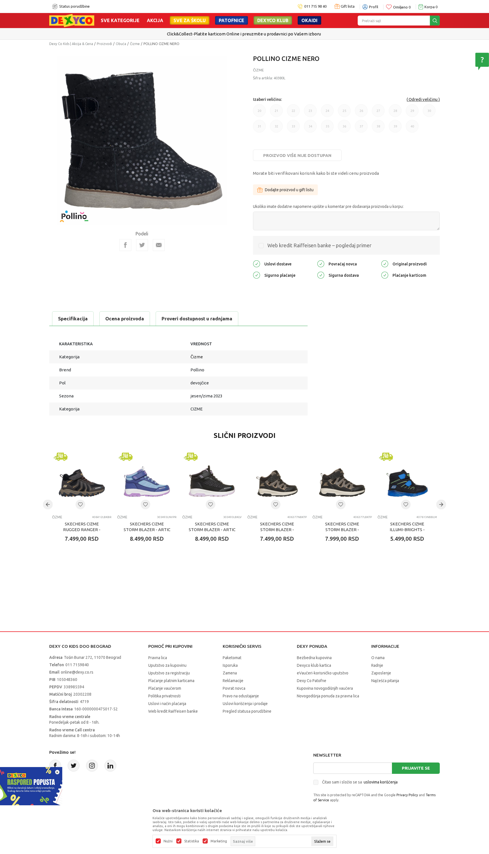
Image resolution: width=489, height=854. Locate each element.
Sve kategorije (120, 20)
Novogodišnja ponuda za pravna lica (328, 696)
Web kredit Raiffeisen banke (173, 711)
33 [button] (293, 129)
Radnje (377, 665)
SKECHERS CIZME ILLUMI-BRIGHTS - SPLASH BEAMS (407, 529)
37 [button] (361, 129)
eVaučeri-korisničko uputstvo (322, 673)
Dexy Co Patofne (311, 680)
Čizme (135, 44)
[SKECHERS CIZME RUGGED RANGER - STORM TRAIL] (82, 481)
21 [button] (276, 113)
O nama (378, 657)
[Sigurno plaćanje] (256, 274)
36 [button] (344, 129)
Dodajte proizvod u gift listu (289, 190)
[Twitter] (73, 765)
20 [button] (259, 113)
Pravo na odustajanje (241, 696)
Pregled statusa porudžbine (247, 711)
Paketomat (232, 657)
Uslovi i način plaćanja (167, 703)
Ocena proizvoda (124, 318)
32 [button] (276, 129)
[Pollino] (74, 212)
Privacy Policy (407, 795)
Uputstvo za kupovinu (167, 665)
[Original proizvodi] (384, 263)
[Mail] (158, 245)
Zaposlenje (381, 673)
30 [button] (429, 113)
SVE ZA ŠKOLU (189, 20)
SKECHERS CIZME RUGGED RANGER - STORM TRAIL (81, 529)
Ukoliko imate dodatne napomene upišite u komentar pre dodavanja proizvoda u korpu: (328, 206)
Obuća (121, 44)
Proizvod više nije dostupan (297, 155)
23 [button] (310, 113)
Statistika (191, 841)
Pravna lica (157, 657)
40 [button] (412, 129)
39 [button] (395, 129)
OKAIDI (309, 20)
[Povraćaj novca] (320, 263)
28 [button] (395, 113)
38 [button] (378, 129)
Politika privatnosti (164, 696)
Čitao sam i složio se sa (360, 782)
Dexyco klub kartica (314, 665)
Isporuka (230, 665)
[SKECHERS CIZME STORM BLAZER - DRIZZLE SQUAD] (277, 481)
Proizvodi (104, 44)
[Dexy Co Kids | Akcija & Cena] (71, 20)
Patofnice (231, 20)
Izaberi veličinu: (267, 99)
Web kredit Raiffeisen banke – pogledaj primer (319, 245)
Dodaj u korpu (84, 572)
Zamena (230, 673)
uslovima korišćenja (381, 782)
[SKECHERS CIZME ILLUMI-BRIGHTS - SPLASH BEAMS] (407, 481)
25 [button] (344, 113)
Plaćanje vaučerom (164, 688)
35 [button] (327, 129)
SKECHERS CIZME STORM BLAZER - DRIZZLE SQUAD (277, 529)
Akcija (155, 20)
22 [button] (293, 113)
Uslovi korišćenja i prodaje (245, 703)
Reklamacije (233, 680)
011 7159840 (77, 665)
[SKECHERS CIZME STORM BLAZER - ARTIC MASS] (147, 481)
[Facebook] (125, 245)
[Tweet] (142, 245)
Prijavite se (416, 768)
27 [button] (378, 113)
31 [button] (259, 129)
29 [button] (412, 113)
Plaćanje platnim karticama (171, 680)
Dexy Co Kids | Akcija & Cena (71, 44)
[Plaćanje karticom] (384, 274)
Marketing (219, 841)
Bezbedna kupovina (314, 657)
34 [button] (310, 129)
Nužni (168, 841)
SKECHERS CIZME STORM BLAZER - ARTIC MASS (147, 529)
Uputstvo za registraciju (169, 673)
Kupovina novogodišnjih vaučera (325, 688)
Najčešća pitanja (385, 680)
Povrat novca (234, 688)
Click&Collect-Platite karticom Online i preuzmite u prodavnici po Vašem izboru (244, 33)
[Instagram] (92, 765)
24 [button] (327, 113)
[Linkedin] (110, 765)
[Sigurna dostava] (320, 274)
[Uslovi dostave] (256, 263)
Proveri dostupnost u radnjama (197, 318)
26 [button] (361, 113)
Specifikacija (73, 318)
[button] (80, 504)
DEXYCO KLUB (272, 20)
